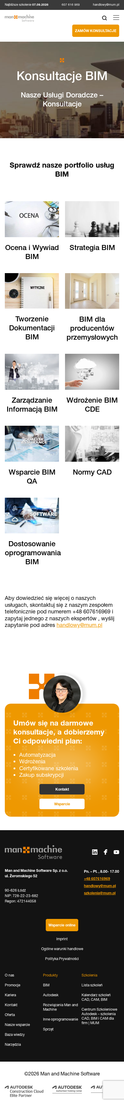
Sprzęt (48, 1029)
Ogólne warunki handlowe (62, 948)
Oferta (10, 1014)
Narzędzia (13, 1044)
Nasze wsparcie (17, 1024)
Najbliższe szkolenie (26, 5)
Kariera (10, 995)
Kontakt (62, 789)
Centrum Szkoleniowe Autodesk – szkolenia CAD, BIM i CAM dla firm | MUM (99, 1016)
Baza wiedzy (15, 1034)
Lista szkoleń (92, 985)
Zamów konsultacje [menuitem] (95, 30)
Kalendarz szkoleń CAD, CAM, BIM (96, 997)
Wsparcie (62, 804)
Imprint (62, 939)
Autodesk (50, 995)
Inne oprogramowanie (60, 1019)
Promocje (12, 985)
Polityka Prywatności (62, 958)
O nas (9, 975)
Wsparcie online (62, 925)
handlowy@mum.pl (106, 5)
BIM (46, 985)
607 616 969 (71, 5)
